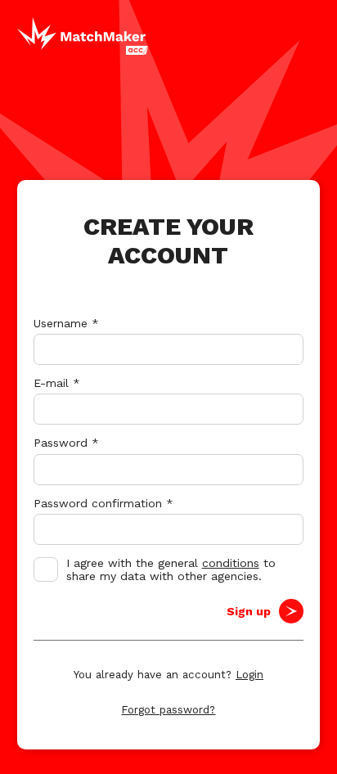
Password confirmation (103, 503)
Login (249, 674)
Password (66, 442)
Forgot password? (168, 710)
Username (66, 323)
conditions (230, 562)
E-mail (57, 382)
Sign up (249, 611)
